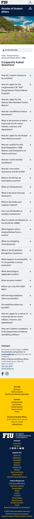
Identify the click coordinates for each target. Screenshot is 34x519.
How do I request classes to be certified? (13, 77)
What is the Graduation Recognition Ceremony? (12, 252)
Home (3, 55)
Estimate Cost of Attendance (17, 477)
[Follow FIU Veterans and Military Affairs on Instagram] (7, 375)
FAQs (24, 58)
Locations (17, 462)
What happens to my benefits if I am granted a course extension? (14, 262)
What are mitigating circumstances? (10, 242)
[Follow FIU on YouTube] (20, 448)
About (17, 411)
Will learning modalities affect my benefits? (12, 297)
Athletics (17, 470)
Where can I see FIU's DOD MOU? (13, 288)
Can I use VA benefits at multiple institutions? (11, 212)
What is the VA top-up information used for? (11, 179)
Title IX (17, 505)
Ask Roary (17, 389)
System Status (17, 498)
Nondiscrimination (17, 502)
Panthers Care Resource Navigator (17, 394)
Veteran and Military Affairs (10, 58)
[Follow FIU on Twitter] (18, 448)
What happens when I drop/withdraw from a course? (11, 232)
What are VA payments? (11, 187)
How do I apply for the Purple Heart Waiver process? (14, 137)
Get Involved (16, 404)
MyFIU (17, 491)
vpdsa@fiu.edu (17, 424)
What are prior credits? (11, 281)
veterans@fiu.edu (7, 354)
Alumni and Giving (17, 472)
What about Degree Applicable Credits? (10, 273)
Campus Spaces (16, 409)
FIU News (17, 446)
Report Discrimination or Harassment (17, 507)
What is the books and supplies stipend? (11, 203)
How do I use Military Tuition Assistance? (14, 113)
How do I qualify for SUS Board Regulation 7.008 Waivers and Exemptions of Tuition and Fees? (13, 149)
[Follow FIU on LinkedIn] (13, 448)
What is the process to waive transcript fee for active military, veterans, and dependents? (14, 125)
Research (17, 465)
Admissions (17, 458)
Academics (17, 460)
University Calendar (17, 486)
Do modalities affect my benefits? (12, 306)
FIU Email (17, 495)
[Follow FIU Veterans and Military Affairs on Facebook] (3, 375)
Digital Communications (20, 514)
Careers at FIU (17, 474)
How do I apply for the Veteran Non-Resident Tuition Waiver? (14, 103)
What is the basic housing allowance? (13, 194)
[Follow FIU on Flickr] (23, 448)
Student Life (17, 467)
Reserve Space (17, 500)
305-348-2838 (6, 366)
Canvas (17, 493)
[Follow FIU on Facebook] (15, 448)
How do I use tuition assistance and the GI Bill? (13, 170)
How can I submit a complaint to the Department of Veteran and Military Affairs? (14, 332)
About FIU (17, 455)
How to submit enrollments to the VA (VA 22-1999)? (14, 221)
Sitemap (29, 516)
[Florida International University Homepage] (9, 2)
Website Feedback (7, 516)
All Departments (12, 55)
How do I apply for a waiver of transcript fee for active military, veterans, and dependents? (14, 318)
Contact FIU (17, 443)
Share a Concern (17, 392)
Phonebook (13, 483)
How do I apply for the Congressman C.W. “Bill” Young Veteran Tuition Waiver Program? (14, 89)
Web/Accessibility (20, 516)
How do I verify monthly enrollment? (12, 161)
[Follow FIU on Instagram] (11, 448)
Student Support (17, 407)
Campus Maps (17, 488)
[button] (30, 2)
